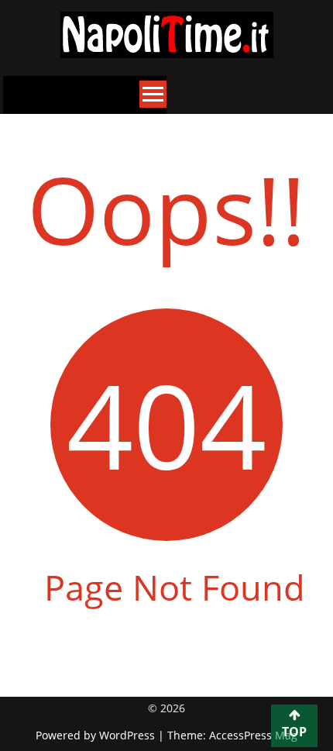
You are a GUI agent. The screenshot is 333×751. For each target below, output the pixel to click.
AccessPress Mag (253, 735)
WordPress (128, 735)
